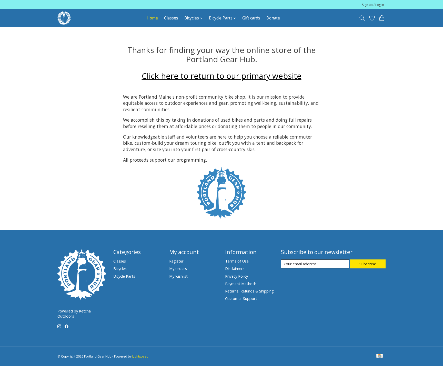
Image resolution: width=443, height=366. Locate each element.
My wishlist (178, 276)
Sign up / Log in (373, 5)
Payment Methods (241, 283)
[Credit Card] (379, 356)
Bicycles (120, 268)
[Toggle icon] (362, 18)
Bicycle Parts (124, 276)
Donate (273, 18)
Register (176, 261)
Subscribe (367, 263)
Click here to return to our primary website (221, 75)
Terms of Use (237, 261)
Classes (171, 18)
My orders (178, 268)
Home (152, 18)
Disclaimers (235, 268)
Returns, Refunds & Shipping (249, 291)
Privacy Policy (236, 276)
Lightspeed (140, 356)
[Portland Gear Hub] (64, 18)
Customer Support (241, 298)
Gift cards (251, 18)
